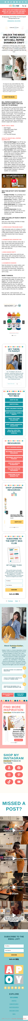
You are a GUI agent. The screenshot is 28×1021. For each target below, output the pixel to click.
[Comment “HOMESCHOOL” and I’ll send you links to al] (14, 858)
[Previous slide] (7, 512)
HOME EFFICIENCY (14, 1004)
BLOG (14, 1014)
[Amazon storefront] (22, 2)
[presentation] (14, 723)
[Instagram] (14, 2)
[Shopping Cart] (23, 6)
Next (16, 601)
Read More (14, 740)
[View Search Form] (25, 2)
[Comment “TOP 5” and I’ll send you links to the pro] (14, 915)
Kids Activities (17, 21)
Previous (10, 601)
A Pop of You (8, 1018)
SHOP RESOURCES (14, 1007)
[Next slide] (23, 322)
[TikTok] (11, 2)
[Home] (2, 16)
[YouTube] (17, 2)
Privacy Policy (14, 1018)
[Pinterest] (8, 2)
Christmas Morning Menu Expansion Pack (13, 515)
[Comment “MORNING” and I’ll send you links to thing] (14, 887)
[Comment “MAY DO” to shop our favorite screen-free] (14, 830)
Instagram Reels (11, 21)
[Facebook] (5, 2)
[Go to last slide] (4, 322)
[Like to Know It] (20, 2)
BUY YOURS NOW (18, 13)
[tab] (12, 335)
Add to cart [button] (14, 522)
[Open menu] (25, 6)
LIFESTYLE (14, 1000)
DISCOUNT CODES (14, 1010)
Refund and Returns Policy (21, 1018)
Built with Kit (14, 594)
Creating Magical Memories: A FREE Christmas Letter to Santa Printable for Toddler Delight (14, 733)
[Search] (17, 383)
